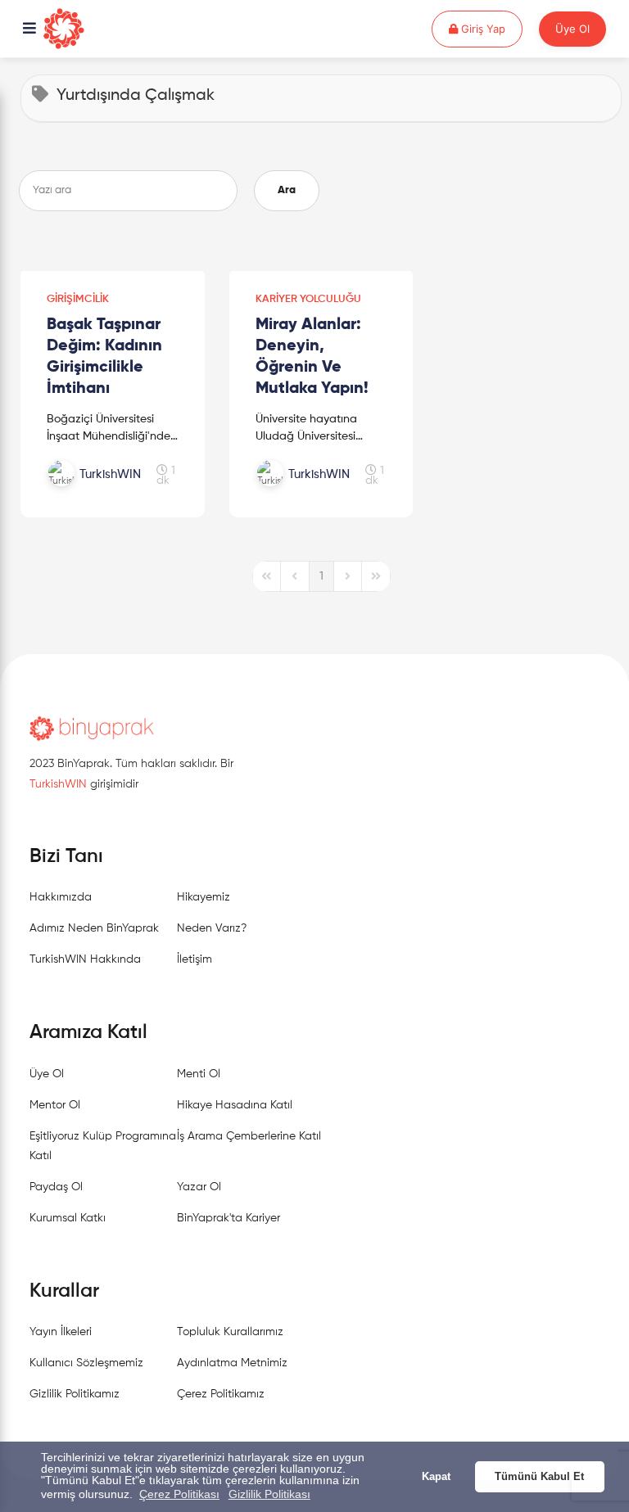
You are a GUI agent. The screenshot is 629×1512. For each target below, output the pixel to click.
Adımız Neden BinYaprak (94, 928)
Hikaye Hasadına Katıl (234, 1105)
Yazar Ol (199, 1187)
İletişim (194, 959)
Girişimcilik (78, 299)
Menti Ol (198, 1074)
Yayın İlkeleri (60, 1332)
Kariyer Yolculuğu (308, 299)
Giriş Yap (490, 28)
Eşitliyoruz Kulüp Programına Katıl (102, 1146)
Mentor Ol (54, 1105)
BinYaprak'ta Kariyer (228, 1218)
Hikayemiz (203, 897)
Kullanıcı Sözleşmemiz (86, 1363)
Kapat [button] (436, 1477)
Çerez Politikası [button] (179, 1494)
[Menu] (29, 29)
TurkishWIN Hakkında (85, 959)
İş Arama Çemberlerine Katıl (249, 1136)
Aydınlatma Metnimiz (232, 1363)
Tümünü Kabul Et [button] (539, 1477)
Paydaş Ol (56, 1187)
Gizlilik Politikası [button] (269, 1494)
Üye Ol (572, 28)
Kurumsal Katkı (67, 1218)
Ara (287, 190)
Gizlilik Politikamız (74, 1394)
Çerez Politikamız (221, 1394)
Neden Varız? (212, 928)
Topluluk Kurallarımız (230, 1332)
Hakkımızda (60, 897)
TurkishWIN (58, 784)
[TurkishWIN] (101, 492)
